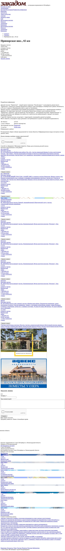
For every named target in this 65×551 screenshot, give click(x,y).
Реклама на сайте (6, 6)
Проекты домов (5, 17)
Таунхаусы (4, 12)
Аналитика (4, 23)
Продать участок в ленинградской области (32, 325)
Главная (6, 33)
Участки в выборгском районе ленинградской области (20, 326)
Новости (3, 22)
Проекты (24, 548)
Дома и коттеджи (6, 14)
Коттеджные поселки (7, 20)
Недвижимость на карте (8, 445)
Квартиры (4, 11)
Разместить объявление (20, 9)
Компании (4, 25)
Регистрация (7, 9)
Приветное (17, 125)
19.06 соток (17, 127)
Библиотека (36, 548)
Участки (3, 15)
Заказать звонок (5, 58)
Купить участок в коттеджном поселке (48, 326)
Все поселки (4, 453)
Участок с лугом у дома (39, 328)
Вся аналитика (5, 515)
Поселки (29, 548)
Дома (14, 548)
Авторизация (4, 8)
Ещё (2, 18)
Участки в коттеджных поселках (10, 325)
